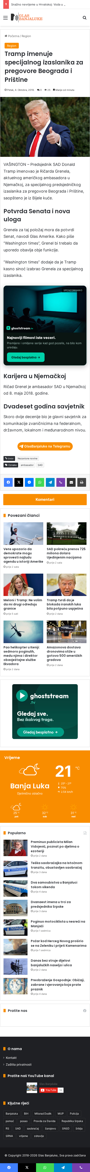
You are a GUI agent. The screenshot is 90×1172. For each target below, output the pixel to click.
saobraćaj (33, 1128)
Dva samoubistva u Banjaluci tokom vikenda (54, 884)
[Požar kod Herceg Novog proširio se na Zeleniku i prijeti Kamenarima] (15, 947)
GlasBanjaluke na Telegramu (47, 446)
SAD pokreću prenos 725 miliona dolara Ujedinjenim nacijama (66, 553)
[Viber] (60, 482)
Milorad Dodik (43, 1113)
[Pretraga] (84, 19)
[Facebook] (8, 482)
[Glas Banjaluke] (27, 17)
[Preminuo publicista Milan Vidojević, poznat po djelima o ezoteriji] (15, 848)
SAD (40, 465)
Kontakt (11, 1057)
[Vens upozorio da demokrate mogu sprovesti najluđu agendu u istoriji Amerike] (23, 533)
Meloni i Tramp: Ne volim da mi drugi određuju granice (22, 604)
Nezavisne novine (27, 458)
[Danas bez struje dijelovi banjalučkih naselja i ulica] (15, 966)
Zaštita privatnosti (18, 1064)
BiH (26, 1113)
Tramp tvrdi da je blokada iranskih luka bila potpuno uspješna (65, 604)
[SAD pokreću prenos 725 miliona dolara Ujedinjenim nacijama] (67, 533)
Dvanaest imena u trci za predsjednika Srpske (51, 904)
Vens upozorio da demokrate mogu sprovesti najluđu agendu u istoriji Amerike (23, 555)
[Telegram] (50, 482)
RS (7, 1128)
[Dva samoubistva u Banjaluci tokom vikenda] (15, 888)
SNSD (65, 1128)
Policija (74, 1113)
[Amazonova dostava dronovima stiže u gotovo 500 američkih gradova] (67, 632)
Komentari (45, 499)
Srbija (79, 1128)
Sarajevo (50, 1128)
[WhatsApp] (39, 482)
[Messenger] (29, 482)
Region (26, 36)
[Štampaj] (81, 482)
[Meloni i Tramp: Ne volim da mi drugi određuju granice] (23, 585)
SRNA (9, 1136)
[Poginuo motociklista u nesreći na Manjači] (15, 927)
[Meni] (5, 19)
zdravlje (39, 1136)
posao (24, 1121)
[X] (18, 482)
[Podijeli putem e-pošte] (71, 482)
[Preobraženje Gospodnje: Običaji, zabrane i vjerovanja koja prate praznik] (15, 986)
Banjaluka (12, 1113)
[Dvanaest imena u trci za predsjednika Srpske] (15, 908)
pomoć (10, 1121)
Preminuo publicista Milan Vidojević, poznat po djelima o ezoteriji (55, 846)
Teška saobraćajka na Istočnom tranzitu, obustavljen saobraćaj (56, 865)
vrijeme (23, 1136)
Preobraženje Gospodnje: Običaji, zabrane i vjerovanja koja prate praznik (58, 984)
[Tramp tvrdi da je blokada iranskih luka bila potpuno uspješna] (67, 585)
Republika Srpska (72, 1121)
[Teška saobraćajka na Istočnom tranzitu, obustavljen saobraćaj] (15, 869)
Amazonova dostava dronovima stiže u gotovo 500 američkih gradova (64, 653)
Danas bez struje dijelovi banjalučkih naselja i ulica (51, 962)
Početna (13, 36)
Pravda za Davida (44, 1121)
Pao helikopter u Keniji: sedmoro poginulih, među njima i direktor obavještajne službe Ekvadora (21, 655)
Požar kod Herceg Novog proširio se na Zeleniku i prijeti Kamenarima (59, 943)
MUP (61, 1113)
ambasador (27, 465)
